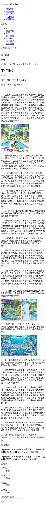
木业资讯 (10, 38)
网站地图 (34, 452)
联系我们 (10, 44)
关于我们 (10, 36)
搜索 (3, 502)
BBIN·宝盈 (21, 64)
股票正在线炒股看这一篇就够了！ (23, 435)
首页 (8, 33)
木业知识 (10, 41)
